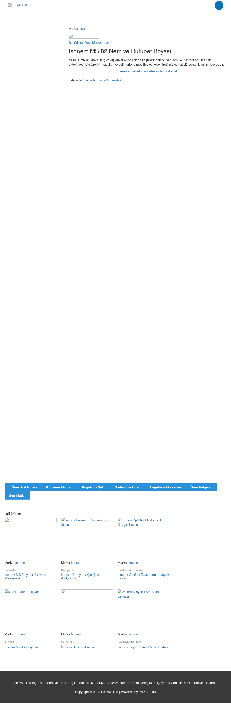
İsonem (84, 28)
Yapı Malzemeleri (97, 42)
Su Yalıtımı (76, 42)
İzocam (76, 562)
